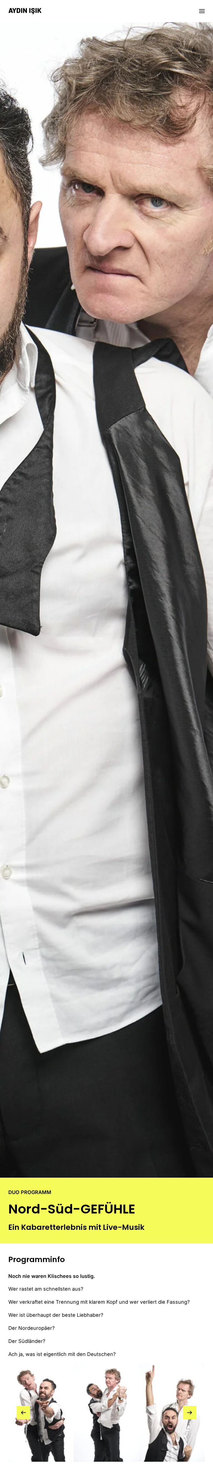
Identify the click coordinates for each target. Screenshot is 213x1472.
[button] (202, 11)
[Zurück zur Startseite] (25, 11)
